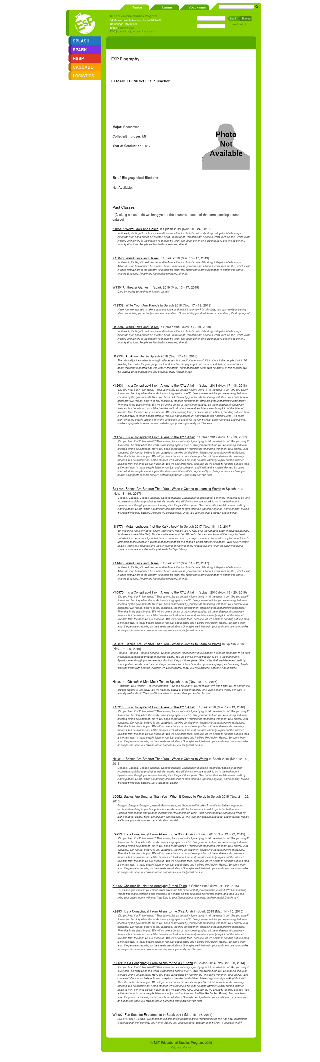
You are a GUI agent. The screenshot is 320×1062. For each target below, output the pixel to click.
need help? (238, 24)
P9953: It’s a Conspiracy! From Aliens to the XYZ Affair (152, 834)
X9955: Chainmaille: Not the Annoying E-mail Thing (149, 885)
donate (136, 31)
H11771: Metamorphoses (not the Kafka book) (145, 526)
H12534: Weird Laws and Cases (135, 326)
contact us (124, 31)
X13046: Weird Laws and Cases (135, 258)
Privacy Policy (181, 1047)
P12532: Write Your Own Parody (135, 305)
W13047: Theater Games (130, 287)
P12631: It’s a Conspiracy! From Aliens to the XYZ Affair (153, 385)
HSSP (78, 58)
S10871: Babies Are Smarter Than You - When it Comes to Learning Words (166, 643)
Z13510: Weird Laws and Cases (135, 228)
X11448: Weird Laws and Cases (135, 563)
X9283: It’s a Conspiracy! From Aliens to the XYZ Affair (152, 911)
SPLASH (81, 41)
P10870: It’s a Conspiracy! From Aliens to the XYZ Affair (153, 592)
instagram (148, 31)
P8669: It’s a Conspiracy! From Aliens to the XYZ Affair (152, 962)
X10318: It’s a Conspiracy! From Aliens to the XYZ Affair (153, 707)
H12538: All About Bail (128, 356)
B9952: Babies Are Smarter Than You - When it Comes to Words (159, 796)
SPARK (80, 49)
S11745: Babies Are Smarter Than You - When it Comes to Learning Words (166, 488)
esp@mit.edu (126, 27)
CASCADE (83, 67)
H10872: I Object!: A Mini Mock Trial (138, 681)
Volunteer (197, 7)
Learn (167, 7)
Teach (137, 7)
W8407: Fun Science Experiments (137, 1014)
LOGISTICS (83, 76)
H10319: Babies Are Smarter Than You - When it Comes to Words (160, 758)
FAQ (112, 31)
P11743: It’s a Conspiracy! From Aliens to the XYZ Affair (153, 437)
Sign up (246, 18)
